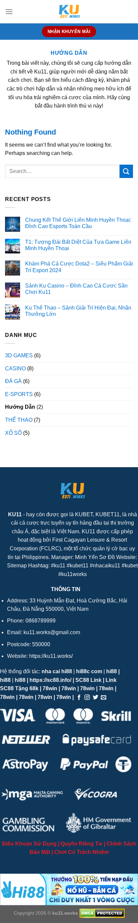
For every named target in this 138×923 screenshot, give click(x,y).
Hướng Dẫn (20, 407)
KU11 (15, 514)
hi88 (111, 671)
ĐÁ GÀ (13, 381)
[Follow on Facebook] (79, 698)
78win (50, 688)
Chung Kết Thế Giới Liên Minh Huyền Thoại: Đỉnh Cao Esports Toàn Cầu (78, 223)
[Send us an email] (103, 698)
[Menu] (9, 11)
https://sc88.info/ (50, 680)
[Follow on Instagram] (87, 698)
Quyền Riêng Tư (81, 844)
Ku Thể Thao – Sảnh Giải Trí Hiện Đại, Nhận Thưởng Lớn (78, 311)
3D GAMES (19, 355)
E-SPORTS (19, 394)
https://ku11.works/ (51, 656)
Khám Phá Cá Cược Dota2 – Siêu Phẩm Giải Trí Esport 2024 (79, 267)
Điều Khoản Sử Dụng (29, 844)
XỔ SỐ (13, 433)
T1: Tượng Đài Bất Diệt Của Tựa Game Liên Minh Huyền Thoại (78, 245)
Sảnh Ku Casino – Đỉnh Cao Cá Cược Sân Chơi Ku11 (76, 289)
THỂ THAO (18, 420)
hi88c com (89, 671)
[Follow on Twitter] (95, 698)
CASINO (15, 368)
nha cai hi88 (57, 671)
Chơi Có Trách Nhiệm (81, 852)
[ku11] (69, 11)
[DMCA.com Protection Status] (101, 913)
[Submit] (126, 171)
